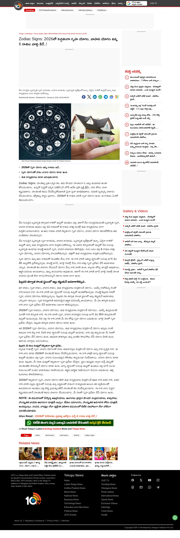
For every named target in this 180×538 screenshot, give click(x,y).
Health (104, 515)
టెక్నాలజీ (82, 3)
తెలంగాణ (40, 3)
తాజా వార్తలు (30, 3)
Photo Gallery (107, 492)
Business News (71, 499)
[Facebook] (84, 97)
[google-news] (111, 97)
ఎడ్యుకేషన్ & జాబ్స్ (62, 3)
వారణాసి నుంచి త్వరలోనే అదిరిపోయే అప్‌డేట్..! (144, 164)
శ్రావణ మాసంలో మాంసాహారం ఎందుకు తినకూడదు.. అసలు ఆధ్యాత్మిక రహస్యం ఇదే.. (81, 464)
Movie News (70, 492)
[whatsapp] (100, 97)
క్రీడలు (114, 3)
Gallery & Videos (135, 211)
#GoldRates (101, 10)
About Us (18, 521)
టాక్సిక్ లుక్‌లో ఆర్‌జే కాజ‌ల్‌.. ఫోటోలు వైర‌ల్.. (144, 98)
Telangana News (109, 488)
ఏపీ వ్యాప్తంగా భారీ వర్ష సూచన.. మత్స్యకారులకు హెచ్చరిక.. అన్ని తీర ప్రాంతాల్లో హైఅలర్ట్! (143, 145)
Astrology (28, 34)
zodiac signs (89, 435)
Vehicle (76, 435)
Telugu (21, 34)
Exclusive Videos (109, 503)
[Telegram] (158, 487)
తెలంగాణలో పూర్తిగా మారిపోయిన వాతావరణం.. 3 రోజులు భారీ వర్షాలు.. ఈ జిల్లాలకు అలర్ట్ (145, 79)
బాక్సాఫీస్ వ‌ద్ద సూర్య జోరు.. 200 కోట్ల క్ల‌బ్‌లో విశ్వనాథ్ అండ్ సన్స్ (145, 117)
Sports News (107, 499)
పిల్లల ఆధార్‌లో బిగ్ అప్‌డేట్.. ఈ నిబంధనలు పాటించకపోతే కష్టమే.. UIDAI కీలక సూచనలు (143, 126)
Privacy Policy (53, 521)
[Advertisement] (90, 21)
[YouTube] (150, 480)
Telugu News (78, 429)
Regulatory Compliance (34, 521)
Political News (71, 511)
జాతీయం (106, 3)
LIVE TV (153, 3)
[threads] (133, 487)
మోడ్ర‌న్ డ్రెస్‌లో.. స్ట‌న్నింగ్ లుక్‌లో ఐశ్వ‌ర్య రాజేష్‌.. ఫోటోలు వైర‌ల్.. (139, 262)
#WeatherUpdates (85, 10)
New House (50, 435)
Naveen (32, 97)
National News (71, 496)
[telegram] (106, 97)
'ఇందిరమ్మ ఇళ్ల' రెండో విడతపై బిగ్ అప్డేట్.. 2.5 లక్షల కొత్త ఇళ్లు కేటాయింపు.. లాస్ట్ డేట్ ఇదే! (143, 107)
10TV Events (70, 515)
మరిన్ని (120, 3)
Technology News (72, 503)
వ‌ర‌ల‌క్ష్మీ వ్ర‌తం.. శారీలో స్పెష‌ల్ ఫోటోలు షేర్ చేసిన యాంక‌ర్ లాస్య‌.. (141, 271)
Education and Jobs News (76, 507)
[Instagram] (158, 480)
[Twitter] (89, 97)
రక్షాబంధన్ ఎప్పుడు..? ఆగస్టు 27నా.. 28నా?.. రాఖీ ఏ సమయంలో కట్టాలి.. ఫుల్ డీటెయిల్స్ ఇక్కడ (29, 464)
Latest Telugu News (73, 484)
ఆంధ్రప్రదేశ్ (49, 3)
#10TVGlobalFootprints (47, 10)
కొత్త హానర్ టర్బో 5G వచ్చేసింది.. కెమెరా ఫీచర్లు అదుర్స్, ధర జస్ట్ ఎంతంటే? (140, 280)
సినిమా (89, 3)
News (67, 480)
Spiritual (57, 429)
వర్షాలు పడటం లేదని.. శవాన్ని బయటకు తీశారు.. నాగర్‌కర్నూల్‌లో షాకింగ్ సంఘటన (145, 155)
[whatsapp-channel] (69, 423)
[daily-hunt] (117, 97)
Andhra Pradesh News (74, 488)
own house (64, 435)
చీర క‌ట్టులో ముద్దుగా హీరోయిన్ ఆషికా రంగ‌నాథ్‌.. (139, 252)
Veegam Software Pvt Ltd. (162, 527)
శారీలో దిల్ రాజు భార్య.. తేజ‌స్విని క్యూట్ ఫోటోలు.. (140, 243)
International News (110, 496)
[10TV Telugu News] (18, 7)
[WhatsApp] (150, 487)
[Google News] (142, 487)
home (38, 435)
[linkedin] (95, 97)
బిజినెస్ (74, 3)
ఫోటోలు (97, 3)
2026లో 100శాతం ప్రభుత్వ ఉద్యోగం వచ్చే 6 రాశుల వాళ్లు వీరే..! (66, 416)
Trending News (108, 484)
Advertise (65, 521)
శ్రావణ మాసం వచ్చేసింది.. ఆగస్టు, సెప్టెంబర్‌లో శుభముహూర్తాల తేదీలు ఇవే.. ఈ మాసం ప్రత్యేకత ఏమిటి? (105, 464)
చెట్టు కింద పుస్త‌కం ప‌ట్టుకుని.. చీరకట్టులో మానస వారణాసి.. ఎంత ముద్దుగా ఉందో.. (146, 88)
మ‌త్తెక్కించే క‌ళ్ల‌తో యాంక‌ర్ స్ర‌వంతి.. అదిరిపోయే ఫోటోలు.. (144, 135)
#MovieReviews (67, 10)
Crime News (107, 511)
